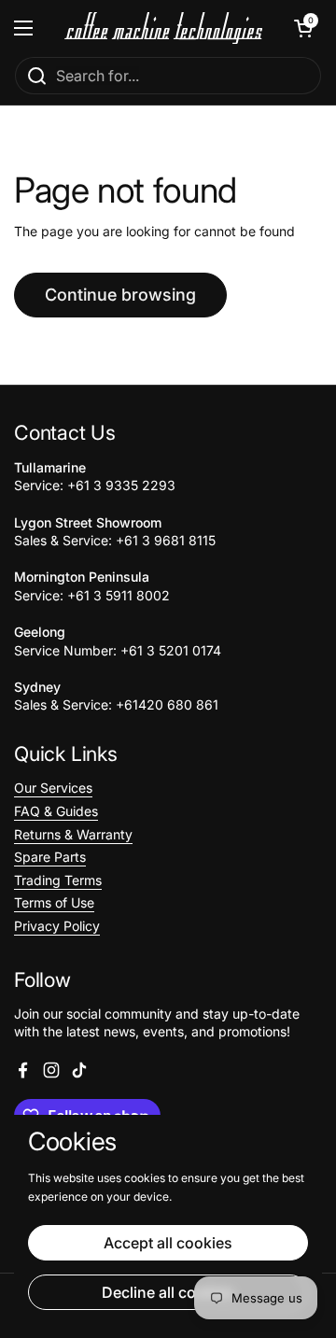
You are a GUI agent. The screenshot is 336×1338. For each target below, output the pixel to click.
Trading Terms (58, 880)
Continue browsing (120, 294)
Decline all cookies (168, 1292)
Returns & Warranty (73, 834)
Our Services (53, 788)
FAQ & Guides (56, 811)
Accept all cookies (168, 1242)
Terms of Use (54, 902)
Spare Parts (50, 857)
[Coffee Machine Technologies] (163, 28)
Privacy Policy (57, 926)
